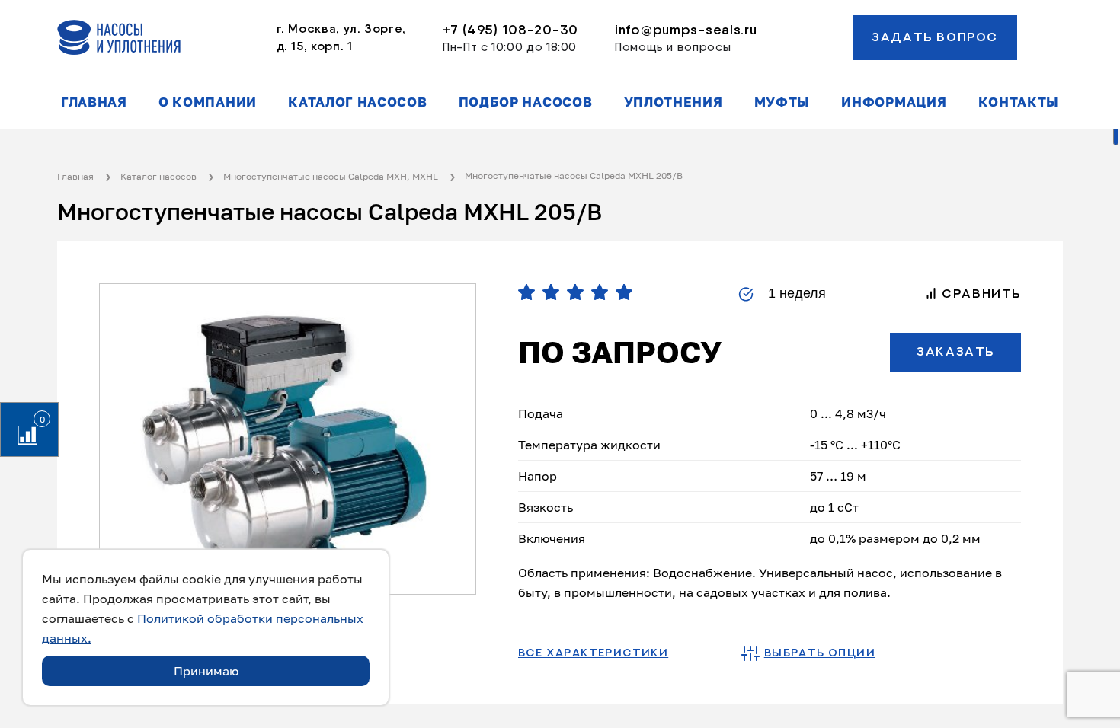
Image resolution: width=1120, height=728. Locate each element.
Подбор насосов (526, 102)
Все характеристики (593, 653)
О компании (207, 102)
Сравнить (979, 294)
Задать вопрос (935, 37)
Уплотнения (673, 102)
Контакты (1018, 102)
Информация (893, 102)
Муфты (782, 102)
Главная (94, 102)
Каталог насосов (357, 102)
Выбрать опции (819, 653)
